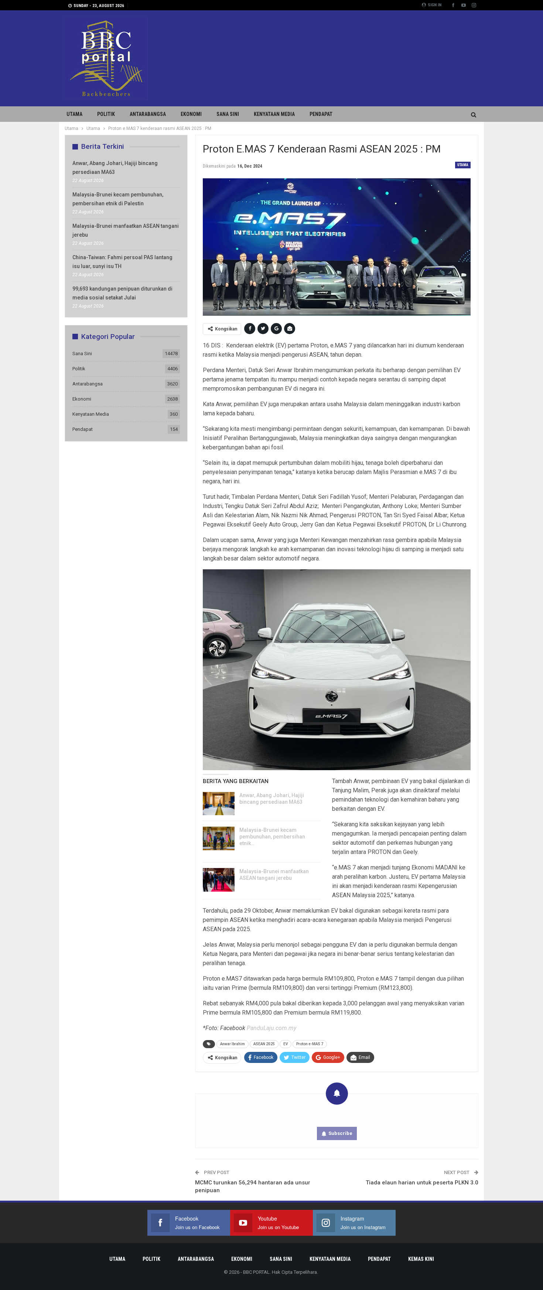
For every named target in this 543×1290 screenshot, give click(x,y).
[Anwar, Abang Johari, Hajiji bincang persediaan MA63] (219, 804)
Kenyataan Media (274, 114)
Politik (106, 114)
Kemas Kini (421, 1259)
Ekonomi (191, 114)
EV (285, 1044)
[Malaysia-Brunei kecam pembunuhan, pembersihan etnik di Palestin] (219, 838)
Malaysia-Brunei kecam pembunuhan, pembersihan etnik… (272, 836)
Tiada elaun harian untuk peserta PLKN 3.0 (422, 1182)
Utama (74, 114)
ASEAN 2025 (264, 1044)
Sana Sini (227, 114)
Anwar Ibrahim (232, 1044)
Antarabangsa (148, 114)
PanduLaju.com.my (271, 1028)
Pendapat (321, 114)
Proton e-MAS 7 (309, 1044)
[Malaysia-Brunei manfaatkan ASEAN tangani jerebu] (219, 880)
